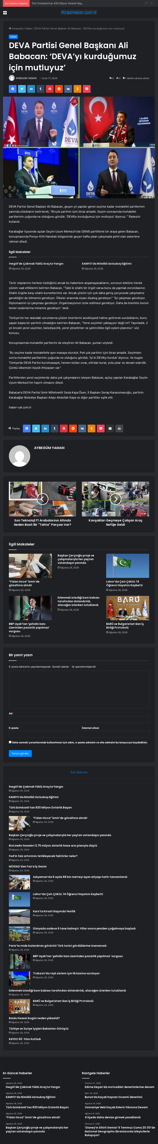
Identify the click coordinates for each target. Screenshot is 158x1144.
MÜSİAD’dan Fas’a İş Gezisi (28, 866)
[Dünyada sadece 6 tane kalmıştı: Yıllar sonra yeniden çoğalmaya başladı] (19, 934)
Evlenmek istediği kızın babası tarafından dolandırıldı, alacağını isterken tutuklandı (78, 601)
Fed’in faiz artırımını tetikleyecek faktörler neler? (43, 856)
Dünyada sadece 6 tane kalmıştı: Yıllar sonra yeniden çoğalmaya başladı (84, 928)
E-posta (14, 727)
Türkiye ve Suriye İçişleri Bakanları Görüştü (38, 1029)
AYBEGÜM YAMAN (26, 78)
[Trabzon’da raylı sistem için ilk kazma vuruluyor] (19, 978)
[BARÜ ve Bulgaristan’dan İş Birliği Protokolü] (127, 608)
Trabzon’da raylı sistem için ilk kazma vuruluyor (66, 973)
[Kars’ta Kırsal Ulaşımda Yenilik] (19, 916)
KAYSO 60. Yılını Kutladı (25, 1039)
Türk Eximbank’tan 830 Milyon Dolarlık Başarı (58, 3)
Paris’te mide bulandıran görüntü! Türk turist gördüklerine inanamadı (58, 946)
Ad (11, 713)
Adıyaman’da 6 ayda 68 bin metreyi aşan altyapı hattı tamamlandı (80, 877)
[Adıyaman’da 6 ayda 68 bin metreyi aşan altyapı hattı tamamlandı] (19, 882)
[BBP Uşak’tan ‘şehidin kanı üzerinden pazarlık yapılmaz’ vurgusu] (30, 608)
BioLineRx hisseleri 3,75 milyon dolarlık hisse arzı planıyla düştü (53, 846)
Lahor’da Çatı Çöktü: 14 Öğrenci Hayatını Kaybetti (124, 583)
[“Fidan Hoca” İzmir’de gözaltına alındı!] (30, 566)
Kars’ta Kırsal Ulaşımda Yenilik (54, 911)
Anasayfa (17, 28)
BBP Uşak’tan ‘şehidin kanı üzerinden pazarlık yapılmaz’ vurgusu (29, 627)
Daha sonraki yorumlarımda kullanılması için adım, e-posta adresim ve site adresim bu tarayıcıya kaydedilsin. (80, 742)
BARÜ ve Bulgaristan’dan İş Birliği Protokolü (125, 625)
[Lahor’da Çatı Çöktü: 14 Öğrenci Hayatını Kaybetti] (127, 566)
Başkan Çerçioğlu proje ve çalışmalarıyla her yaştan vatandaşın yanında (76, 559)
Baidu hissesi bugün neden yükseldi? (34, 1018)
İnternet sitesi (90, 727)
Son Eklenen (79, 772)
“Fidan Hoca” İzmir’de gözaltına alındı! (24, 583)
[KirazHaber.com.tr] (79, 12)
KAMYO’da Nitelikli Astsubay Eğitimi (107, 264)
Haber (28, 28)
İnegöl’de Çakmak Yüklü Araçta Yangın (36, 264)
